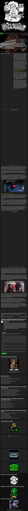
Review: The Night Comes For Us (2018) (5, 383)
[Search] (26, 33)
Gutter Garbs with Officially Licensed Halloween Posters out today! (9, 413)
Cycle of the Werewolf (20, 73)
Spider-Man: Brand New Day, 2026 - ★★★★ (6, 406)
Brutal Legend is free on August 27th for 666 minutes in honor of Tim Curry (10, 418)
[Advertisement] (14, 311)
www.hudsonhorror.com (23, 306)
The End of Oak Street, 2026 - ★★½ (5, 402)
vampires (9, 314)
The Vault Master (6, 51)
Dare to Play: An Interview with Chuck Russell (6, 377)
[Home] (1, 33)
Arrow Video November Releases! (5, 414)
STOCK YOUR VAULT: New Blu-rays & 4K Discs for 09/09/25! (8, 395)
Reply (4, 329)
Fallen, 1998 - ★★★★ (3, 401)
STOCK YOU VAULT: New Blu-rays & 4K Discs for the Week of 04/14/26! (9, 389)
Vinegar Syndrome (14, 303)
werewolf (11, 314)
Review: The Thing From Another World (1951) (7, 316)
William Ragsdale (18, 314)
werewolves (14, 314)
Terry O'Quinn (6, 314)
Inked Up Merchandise (4, 195)
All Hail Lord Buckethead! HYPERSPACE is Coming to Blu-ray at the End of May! (10, 394)
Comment (3, 334)
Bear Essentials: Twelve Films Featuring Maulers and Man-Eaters (8, 381)
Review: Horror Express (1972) (23, 316)
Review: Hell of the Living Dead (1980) (5, 382)
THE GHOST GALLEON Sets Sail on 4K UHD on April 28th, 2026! (8, 393)
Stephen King (2, 314)
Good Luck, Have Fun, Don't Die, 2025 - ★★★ (6, 407)
